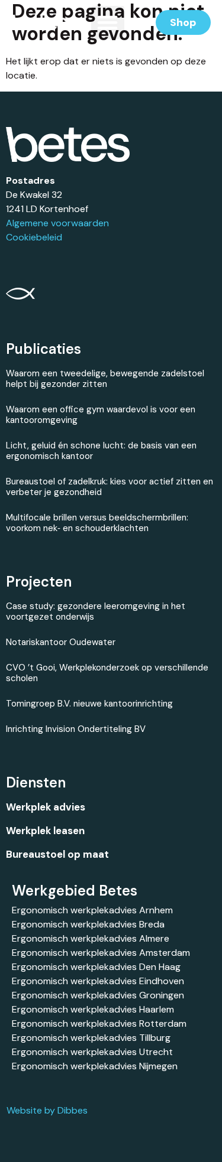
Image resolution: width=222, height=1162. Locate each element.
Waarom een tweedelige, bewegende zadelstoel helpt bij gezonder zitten (105, 378)
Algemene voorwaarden (57, 223)
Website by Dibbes (47, 1110)
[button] (107, 22)
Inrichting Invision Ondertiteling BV (76, 729)
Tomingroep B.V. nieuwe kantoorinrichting (89, 703)
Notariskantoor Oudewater (60, 642)
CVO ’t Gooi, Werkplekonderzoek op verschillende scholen (107, 673)
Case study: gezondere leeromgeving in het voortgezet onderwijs (95, 611)
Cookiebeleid (34, 237)
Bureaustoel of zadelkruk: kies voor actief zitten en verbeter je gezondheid (109, 487)
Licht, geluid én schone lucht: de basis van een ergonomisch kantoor (101, 451)
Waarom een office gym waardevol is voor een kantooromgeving (100, 414)
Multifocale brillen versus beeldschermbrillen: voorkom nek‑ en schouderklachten (97, 523)
